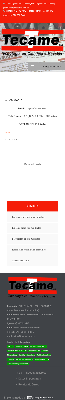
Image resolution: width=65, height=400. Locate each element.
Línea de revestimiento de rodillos (28, 217)
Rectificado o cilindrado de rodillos (29, 249)
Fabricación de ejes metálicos (26, 239)
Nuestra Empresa (36, 372)
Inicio (19, 372)
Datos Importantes (29, 378)
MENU (32, 66)
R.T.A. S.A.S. (13, 99)
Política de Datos (28, 384)
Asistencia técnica (20, 260)
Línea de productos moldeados (26, 228)
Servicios (32, 206)
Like (8, 132)
